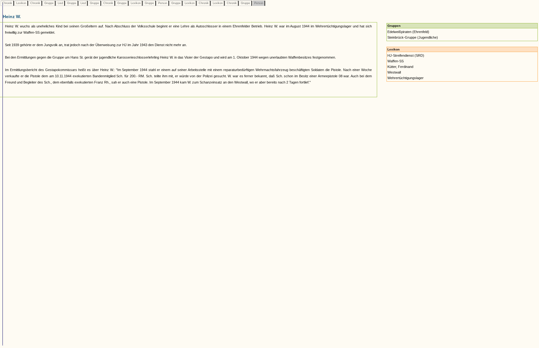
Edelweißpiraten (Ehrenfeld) (408, 32)
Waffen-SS (395, 61)
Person (162, 3)
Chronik (7, 3)
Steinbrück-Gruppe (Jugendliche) (412, 37)
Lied (60, 3)
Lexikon (21, 3)
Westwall (394, 72)
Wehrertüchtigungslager (405, 78)
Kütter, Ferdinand (400, 67)
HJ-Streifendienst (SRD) (405, 55)
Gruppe (49, 3)
